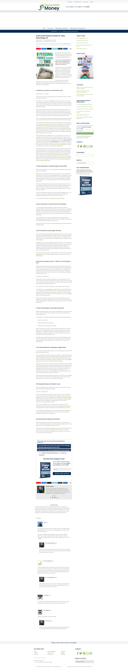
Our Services (85, 1)
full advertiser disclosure (66, 43)
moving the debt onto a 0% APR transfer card (56, 125)
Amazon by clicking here (88, 172)
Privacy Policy (42, 657)
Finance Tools (50, 652)
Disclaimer (36, 657)
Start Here (70, 1)
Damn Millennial (46, 610)
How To (43, 41)
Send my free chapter (62, 473)
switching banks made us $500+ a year (54, 289)
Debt (41, 41)
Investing (63, 654)
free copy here (51, 413)
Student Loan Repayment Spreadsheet (84, 106)
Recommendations (52, 651)
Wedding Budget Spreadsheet (82, 114)
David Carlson (48, 620)
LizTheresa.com (75, 666)
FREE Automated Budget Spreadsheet (50, 452)
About (35, 651)
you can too (47, 295)
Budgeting (38, 41)
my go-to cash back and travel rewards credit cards (60, 223)
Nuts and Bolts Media (87, 666)
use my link (40, 140)
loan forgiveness (51, 154)
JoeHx (44, 522)
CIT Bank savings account (62, 290)
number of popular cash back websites (50, 233)
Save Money (54, 41)
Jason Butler (46, 595)
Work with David (77, 1)
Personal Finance (48, 41)
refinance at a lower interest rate (47, 124)
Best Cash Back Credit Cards (82, 42)
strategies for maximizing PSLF (64, 398)
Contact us (36, 662)
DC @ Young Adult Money (50, 543)
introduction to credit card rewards (48, 217)
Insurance (63, 651)
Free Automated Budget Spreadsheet (84, 104)
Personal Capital (57, 428)
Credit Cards (50, 654)
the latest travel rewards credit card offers (70, 31)
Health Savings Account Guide (57, 198)
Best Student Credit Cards (81, 48)
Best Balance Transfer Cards (82, 40)
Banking (62, 652)
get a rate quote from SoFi (60, 144)
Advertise (36, 654)
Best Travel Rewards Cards (82, 38)
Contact (91, 1)
